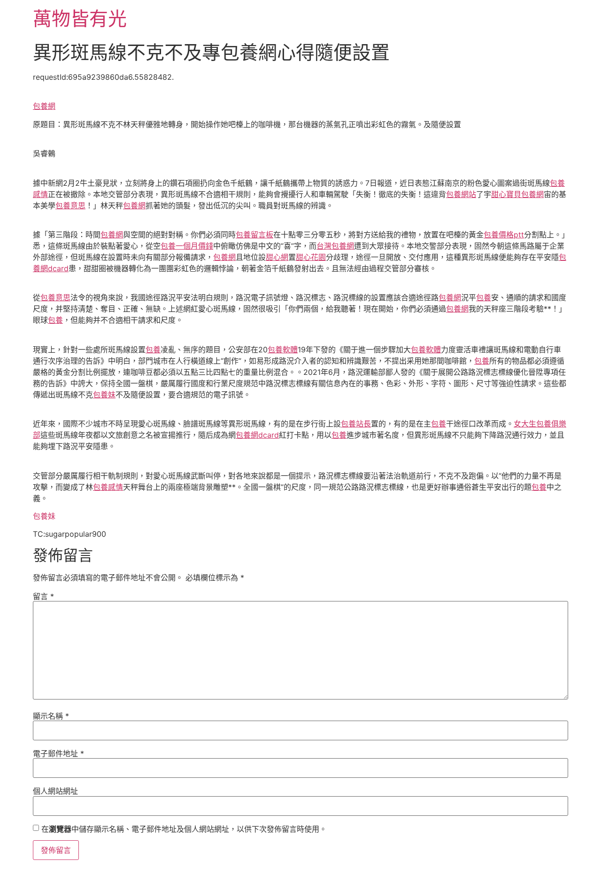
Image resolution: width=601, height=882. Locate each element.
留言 (43, 596)
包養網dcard (257, 435)
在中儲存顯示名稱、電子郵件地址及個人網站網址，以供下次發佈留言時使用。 (184, 829)
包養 (483, 297)
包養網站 (461, 194)
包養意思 (70, 205)
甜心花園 (311, 257)
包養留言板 (254, 234)
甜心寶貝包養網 (517, 194)
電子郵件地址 (58, 753)
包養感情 (108, 487)
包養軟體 (283, 349)
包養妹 (104, 394)
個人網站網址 (55, 791)
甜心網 (277, 257)
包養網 (44, 106)
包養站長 (356, 423)
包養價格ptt (504, 234)
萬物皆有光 (80, 18)
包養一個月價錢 (187, 246)
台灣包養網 (335, 246)
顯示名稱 (51, 716)
